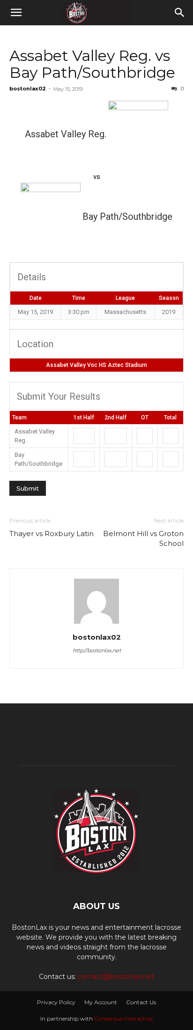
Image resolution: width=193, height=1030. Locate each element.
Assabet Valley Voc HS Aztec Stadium (96, 365)
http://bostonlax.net (97, 650)
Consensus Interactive (123, 1018)
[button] (16, 12)
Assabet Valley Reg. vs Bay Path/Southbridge (92, 64)
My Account (100, 1002)
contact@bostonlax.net (116, 976)
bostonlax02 (27, 88)
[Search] (180, 12)
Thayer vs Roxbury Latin (51, 533)
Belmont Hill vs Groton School (143, 538)
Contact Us (141, 1002)
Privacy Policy (56, 1002)
